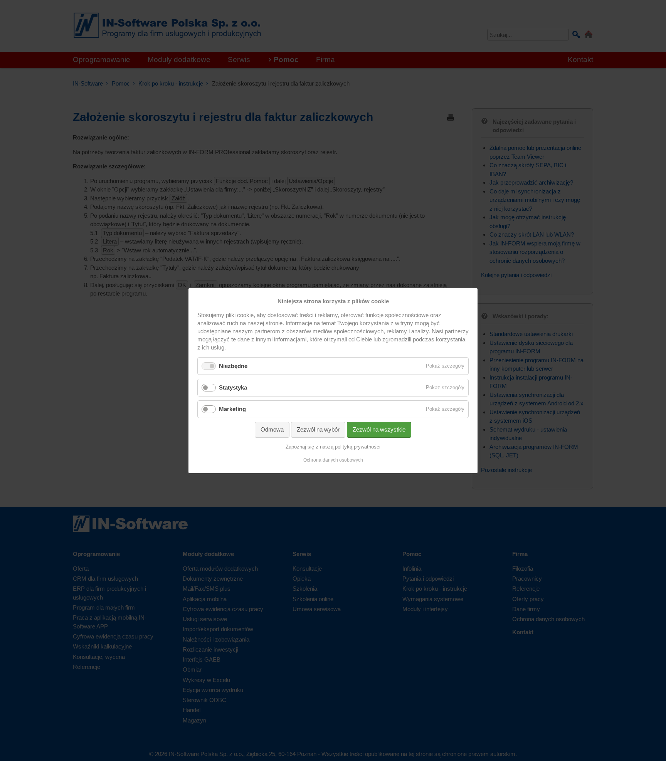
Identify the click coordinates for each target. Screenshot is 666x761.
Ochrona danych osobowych (333, 460)
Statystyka (233, 387)
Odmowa (272, 429)
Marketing (232, 409)
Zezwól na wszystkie (379, 429)
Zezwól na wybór (318, 429)
